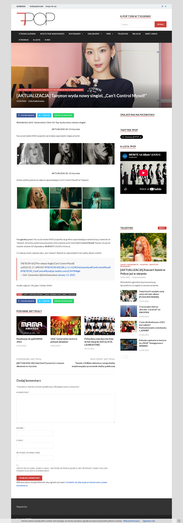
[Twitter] (165, 6)
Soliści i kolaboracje (55, 90)
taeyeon (72, 294)
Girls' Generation (25, 90)
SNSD (64, 294)
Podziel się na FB (27, 115)
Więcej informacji (131, 521)
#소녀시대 (68, 267)
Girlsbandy (94, 34)
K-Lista (36, 40)
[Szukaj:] (143, 24)
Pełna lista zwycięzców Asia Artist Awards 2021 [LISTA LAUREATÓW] (98, 341)
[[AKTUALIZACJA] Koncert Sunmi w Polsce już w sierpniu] (143, 247)
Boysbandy (75, 34)
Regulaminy (21, 506)
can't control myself (33, 294)
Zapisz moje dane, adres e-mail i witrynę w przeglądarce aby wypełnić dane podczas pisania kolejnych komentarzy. (62, 469)
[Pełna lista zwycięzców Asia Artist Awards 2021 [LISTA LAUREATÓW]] (99, 335)
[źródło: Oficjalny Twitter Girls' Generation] (33, 154)
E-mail (20, 440)
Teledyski (123, 34)
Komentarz (23, 392)
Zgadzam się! (149, 521)
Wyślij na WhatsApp (64, 115)
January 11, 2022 (66, 274)
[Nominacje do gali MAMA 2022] (31, 335)
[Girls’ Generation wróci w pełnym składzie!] (66, 335)
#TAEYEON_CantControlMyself (35, 271)
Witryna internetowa (28, 453)
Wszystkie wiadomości (52, 34)
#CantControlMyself (100, 267)
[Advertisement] (128, 210)
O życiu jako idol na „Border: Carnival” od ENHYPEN (149, 309)
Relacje (136, 34)
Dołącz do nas (51, 6)
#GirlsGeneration (82, 267)
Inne (108, 34)
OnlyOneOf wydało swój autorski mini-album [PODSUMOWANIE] (151, 294)
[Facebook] (162, 6)
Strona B (24, 40)
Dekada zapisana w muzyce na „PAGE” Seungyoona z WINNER (152, 343)
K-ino (47, 40)
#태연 (60, 267)
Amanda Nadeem (139, 277)
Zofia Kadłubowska (36, 101)
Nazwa (20, 428)
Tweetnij (46, 115)
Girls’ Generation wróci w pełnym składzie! (64, 340)
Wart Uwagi (151, 34)
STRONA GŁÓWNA (27, 34)
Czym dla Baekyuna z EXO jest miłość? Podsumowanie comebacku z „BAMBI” (152, 326)
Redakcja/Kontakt (36, 6)
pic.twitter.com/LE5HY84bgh (66, 271)
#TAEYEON (50, 267)
